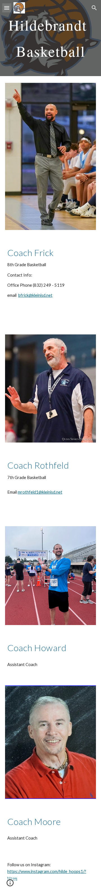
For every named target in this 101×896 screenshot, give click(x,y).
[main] (50, 38)
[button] (6, 7)
